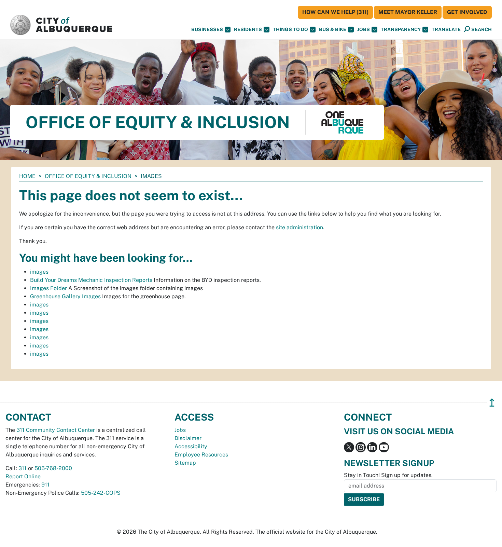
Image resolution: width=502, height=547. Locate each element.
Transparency (401, 29)
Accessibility (191, 446)
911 (45, 484)
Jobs (363, 29)
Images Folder (48, 288)
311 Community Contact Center (55, 430)
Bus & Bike (332, 29)
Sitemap (185, 463)
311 (22, 468)
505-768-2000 (53, 468)
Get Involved (467, 12)
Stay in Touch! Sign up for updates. (388, 475)
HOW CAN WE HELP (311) (335, 12)
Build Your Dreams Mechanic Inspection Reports (91, 280)
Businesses (207, 29)
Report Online (23, 476)
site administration (299, 227)
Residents (248, 29)
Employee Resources (201, 454)
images (39, 272)
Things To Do (290, 29)
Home (27, 176)
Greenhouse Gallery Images (65, 296)
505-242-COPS (101, 493)
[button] (446, 29)
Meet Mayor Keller (407, 12)
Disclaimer (188, 438)
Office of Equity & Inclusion (88, 176)
